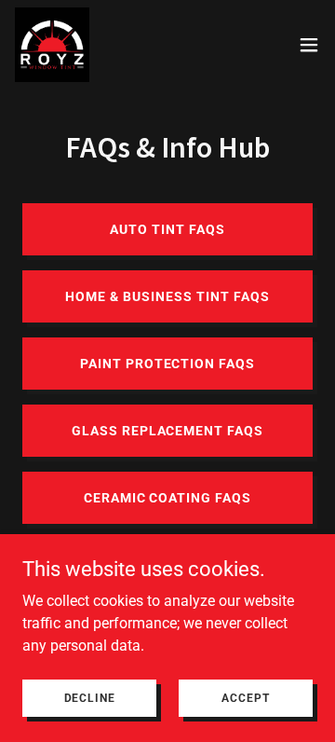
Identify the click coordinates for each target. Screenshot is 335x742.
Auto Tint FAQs (167, 229)
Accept (245, 697)
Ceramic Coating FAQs (168, 497)
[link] (52, 44)
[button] (309, 44)
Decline (89, 697)
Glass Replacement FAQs (168, 430)
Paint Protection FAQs (168, 363)
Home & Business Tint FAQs (167, 296)
